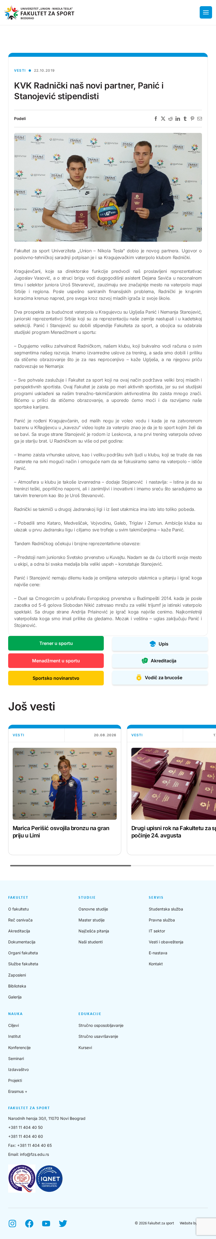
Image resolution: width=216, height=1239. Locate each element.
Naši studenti (90, 941)
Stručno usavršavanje (98, 1036)
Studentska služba (166, 909)
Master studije (91, 920)
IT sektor (157, 930)
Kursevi (85, 1047)
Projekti (15, 1080)
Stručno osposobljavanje (100, 1025)
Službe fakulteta (23, 963)
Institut (14, 1036)
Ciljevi (13, 1025)
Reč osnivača (20, 920)
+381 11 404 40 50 (25, 1127)
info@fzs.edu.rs (34, 1154)
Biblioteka (17, 986)
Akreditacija (19, 930)
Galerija (15, 997)
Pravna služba (162, 920)
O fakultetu (18, 909)
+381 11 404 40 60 (25, 1136)
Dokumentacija (21, 941)
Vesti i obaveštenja (166, 941)
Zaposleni (17, 975)
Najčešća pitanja (93, 930)
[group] (64, 790)
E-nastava (158, 952)
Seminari (16, 1058)
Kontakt (156, 963)
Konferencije (19, 1047)
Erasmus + (17, 1091)
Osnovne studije (93, 909)
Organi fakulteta (23, 952)
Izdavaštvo (18, 1069)
